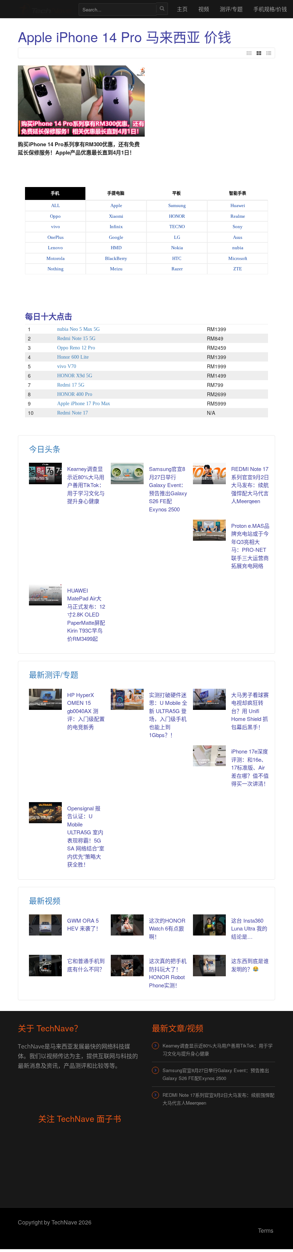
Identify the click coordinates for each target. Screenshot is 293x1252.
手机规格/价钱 (270, 9)
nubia (237, 247)
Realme (237, 216)
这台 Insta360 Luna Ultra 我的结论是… (249, 928)
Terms (265, 1230)
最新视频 (44, 900)
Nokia (177, 247)
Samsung (177, 205)
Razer (177, 268)
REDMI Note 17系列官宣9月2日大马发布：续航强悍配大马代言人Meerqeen (250, 485)
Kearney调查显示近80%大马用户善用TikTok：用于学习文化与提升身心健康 (86, 485)
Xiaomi (116, 216)
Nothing (56, 268)
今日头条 (44, 448)
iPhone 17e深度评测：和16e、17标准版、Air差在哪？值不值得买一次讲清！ (250, 767)
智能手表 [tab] (237, 193)
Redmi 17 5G (70, 385)
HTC (177, 258)
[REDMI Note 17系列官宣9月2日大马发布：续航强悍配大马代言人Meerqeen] (209, 473)
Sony (238, 226)
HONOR (177, 216)
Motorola (55, 258)
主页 (182, 9)
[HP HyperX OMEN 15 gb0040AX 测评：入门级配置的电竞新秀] (45, 699)
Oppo (55, 216)
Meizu (116, 268)
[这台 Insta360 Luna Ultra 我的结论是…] (209, 925)
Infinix (116, 226)
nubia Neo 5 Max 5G (78, 329)
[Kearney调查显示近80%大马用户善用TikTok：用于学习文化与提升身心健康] (45, 473)
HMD (116, 247)
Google (116, 237)
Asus (237, 237)
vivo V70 (66, 366)
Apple (116, 205)
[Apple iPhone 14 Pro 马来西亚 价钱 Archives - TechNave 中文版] (44, 9)
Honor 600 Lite (73, 357)
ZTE (237, 268)
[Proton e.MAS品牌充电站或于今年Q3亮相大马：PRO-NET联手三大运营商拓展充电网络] (209, 530)
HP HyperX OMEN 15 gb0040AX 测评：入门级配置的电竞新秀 (86, 711)
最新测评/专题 (53, 674)
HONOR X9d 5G (74, 375)
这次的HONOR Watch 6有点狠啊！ (167, 928)
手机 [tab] (55, 193)
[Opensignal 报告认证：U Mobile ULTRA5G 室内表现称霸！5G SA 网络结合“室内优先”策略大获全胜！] (45, 812)
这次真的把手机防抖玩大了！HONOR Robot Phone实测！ (168, 973)
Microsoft (237, 258)
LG (177, 237)
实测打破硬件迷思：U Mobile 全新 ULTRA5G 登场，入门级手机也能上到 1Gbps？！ (168, 715)
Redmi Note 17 (72, 413)
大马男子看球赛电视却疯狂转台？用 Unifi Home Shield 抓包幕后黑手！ (250, 711)
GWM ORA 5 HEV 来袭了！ (84, 924)
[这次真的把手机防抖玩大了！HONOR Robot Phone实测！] (127, 965)
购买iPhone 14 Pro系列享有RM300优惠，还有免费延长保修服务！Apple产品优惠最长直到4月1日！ (79, 148)
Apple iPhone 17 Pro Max (83, 403)
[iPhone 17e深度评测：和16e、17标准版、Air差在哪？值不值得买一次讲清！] (209, 755)
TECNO (177, 226)
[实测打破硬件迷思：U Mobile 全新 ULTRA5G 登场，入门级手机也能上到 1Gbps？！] (127, 699)
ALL (55, 205)
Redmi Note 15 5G (76, 338)
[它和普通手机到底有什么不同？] (45, 965)
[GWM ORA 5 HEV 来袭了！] (45, 925)
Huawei (237, 205)
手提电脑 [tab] (115, 193)
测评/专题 (231, 9)
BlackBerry (116, 258)
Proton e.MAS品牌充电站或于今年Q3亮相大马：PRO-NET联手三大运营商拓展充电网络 (250, 546)
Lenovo (55, 247)
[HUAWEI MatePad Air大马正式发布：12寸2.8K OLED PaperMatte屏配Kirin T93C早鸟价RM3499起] (45, 594)
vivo (55, 226)
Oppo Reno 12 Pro (76, 347)
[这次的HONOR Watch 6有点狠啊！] (127, 925)
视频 (203, 9)
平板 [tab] (176, 193)
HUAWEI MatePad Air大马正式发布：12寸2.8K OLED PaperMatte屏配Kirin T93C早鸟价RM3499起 (86, 614)
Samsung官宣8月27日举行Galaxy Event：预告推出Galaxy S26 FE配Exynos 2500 (168, 489)
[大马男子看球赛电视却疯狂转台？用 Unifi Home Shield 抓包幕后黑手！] (209, 699)
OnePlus (56, 237)
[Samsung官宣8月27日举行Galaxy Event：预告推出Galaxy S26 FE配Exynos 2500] (127, 473)
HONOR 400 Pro (74, 394)
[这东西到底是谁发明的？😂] (209, 965)
